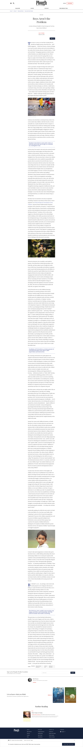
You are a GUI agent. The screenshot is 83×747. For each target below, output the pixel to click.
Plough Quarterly (41, 731)
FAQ (28, 736)
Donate (28, 735)
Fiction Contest (52, 736)
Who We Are (29, 731)
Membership (40, 733)
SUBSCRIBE (70, 3)
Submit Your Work (52, 733)
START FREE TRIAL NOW (68, 744)
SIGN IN (64, 3)
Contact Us (51, 731)
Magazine (17, 8)
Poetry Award (51, 735)
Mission (28, 733)
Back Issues (40, 735)
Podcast (47, 8)
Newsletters (40, 736)
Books (32, 8)
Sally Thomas (41, 33)
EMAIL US (50, 695)
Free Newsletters (63, 8)
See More (34, 682)
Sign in (32, 740)
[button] (11, 3)
